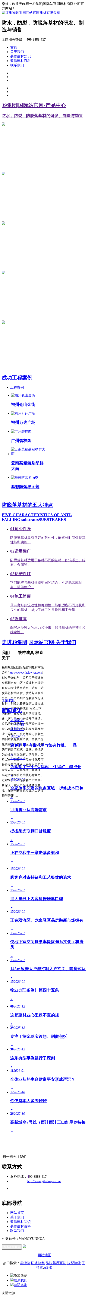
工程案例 (17, 387)
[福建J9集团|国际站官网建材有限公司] (31, 13)
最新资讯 (17, 729)
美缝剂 (25, 1263)
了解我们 (8, 700)
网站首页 (17, 1213)
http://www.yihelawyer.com (25, 672)
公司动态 (17, 720)
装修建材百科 (20, 61)
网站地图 (44, 1255)
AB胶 (48, 1267)
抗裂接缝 (74, 1263)
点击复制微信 (11, 1247)
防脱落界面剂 (56, 1263)
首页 (13, 47)
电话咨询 (20, 1285)
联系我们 (17, 65)
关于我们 (17, 52)
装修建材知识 (20, 56)
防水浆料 (38, 1263)
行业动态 (17, 724)
